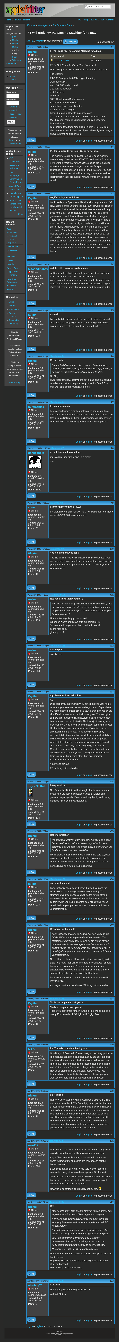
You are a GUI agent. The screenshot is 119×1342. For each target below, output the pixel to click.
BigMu (32, 51)
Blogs (11, 302)
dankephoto (36, 452)
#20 (112, 1091)
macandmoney (38, 268)
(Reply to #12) (57, 691)
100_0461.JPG (61, 60)
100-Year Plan (97, 20)
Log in (29, 41)
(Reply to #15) (57, 879)
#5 (112, 310)
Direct (12, 140)
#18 (112, 998)
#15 (112, 831)
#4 (112, 264)
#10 (112, 549)
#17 (112, 925)
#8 (112, 448)
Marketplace (43, 25)
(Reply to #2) (57, 193)
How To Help (82, 20)
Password (11, 99)
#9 (112, 503)
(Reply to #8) (56, 503)
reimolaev (11, 256)
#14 (112, 781)
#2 (112, 147)
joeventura (12, 275)
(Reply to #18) (56, 1044)
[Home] (25, 15)
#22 (112, 1202)
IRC (14, 37)
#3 (112, 193)
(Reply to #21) (56, 1202)
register (40, 41)
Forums (17, 20)
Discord (15, 43)
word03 (33, 1145)
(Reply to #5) (57, 356)
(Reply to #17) (56, 998)
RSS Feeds (14, 309)
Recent (26, 20)
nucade (10, 264)
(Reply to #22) (56, 1281)
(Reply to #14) (57, 831)
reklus (32, 151)
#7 (112, 402)
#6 (112, 356)
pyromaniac (36, 406)
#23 (112, 1281)
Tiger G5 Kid (36, 786)
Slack (14, 57)
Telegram (16, 60)
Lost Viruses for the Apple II (13, 249)
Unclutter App (15, 143)
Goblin (10, 260)
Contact (109, 20)
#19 (112, 1044)
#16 (112, 879)
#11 (112, 595)
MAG (31, 1049)
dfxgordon (11, 242)
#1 (112, 47)
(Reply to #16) (57, 925)
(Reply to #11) (57, 645)
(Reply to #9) (57, 549)
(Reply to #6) (57, 402)
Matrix (15, 40)
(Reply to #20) (56, 1141)
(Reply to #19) (56, 1091)
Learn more (11, 63)
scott (31, 507)
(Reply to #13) (57, 781)
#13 (112, 691)
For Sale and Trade (62, 25)
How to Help (14, 382)
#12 (112, 645)
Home (8, 20)
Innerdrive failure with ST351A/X (12, 282)
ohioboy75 (35, 1285)
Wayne (10, 289)
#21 (112, 1141)
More (20, 214)
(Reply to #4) (57, 310)
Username (12, 92)
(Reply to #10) (57, 595)
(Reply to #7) (57, 448)
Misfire (15, 47)
